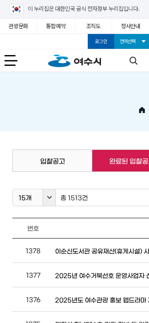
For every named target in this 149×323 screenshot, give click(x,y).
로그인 (101, 41)
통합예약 (55, 26)
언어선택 (128, 41)
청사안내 (130, 26)
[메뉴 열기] (16, 60)
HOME (142, 110)
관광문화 (18, 26)
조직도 (93, 26)
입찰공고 (52, 160)
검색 (133, 60)
